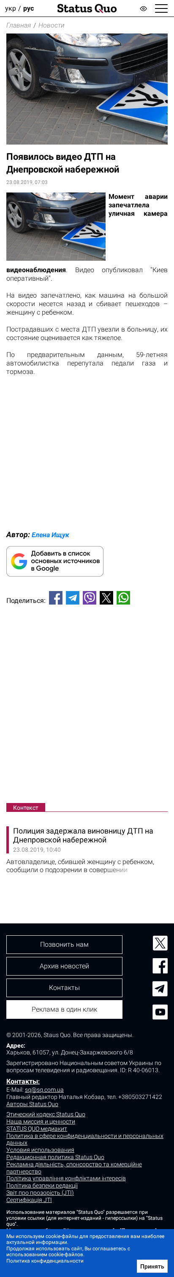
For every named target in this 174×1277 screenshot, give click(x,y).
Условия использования (40, 1149)
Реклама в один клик (64, 1009)
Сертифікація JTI (29, 1199)
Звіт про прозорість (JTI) (40, 1192)
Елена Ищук (50, 535)
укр (10, 8)
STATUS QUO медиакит (36, 1128)
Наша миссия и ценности (40, 1121)
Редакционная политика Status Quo (55, 1157)
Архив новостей (64, 966)
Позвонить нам (64, 944)
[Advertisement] (87, 705)
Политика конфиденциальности (45, 1261)
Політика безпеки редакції (42, 1185)
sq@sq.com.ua (44, 1089)
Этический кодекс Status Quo (45, 1114)
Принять (152, 1266)
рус (28, 8)
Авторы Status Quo (32, 1104)
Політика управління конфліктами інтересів (66, 1178)
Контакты (22, 1081)
